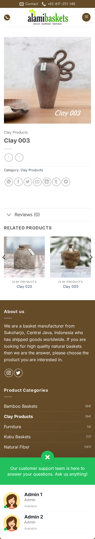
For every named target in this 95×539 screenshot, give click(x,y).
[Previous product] (19, 157)
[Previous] (4, 267)
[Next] (91, 267)
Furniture (12, 426)
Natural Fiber (17, 447)
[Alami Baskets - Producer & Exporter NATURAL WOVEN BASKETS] (47, 17)
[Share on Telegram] (65, 182)
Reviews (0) (27, 214)
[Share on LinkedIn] (46, 182)
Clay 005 (70, 286)
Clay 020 (24, 286)
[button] (86, 17)
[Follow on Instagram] (8, 373)
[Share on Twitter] (27, 182)
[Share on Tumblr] (56, 182)
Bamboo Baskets (20, 406)
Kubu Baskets (17, 436)
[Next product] (8, 157)
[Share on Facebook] (18, 182)
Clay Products (16, 132)
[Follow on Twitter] (18, 373)
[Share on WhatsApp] (8, 182)
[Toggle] (9, 215)
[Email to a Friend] (37, 182)
